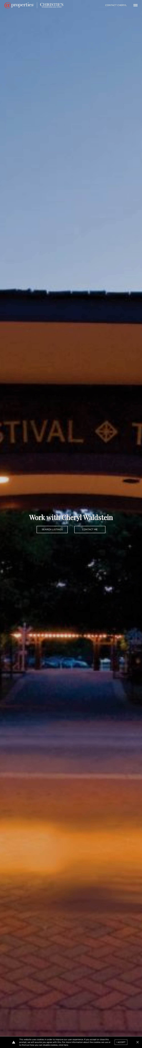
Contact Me (90, 529)
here (66, 1045)
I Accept (120, 1042)
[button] (137, 1042)
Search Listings (52, 529)
